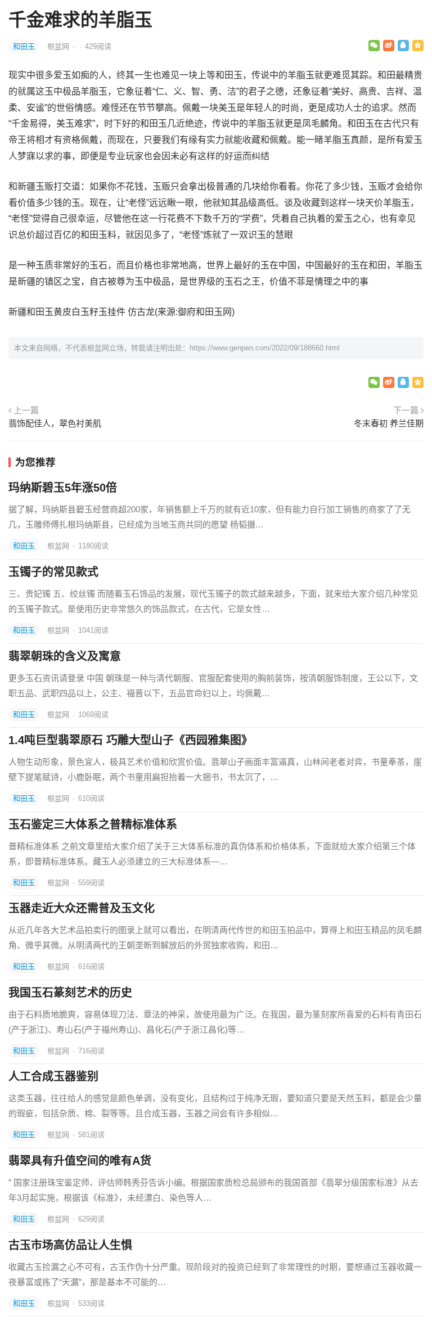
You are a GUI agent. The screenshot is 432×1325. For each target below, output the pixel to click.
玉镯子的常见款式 (53, 572)
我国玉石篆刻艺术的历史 (70, 992)
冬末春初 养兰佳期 (389, 423)
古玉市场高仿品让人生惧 (70, 1245)
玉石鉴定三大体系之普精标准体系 (92, 824)
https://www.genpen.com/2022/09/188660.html (265, 348)
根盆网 (59, 46)
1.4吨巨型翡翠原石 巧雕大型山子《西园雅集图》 (130, 740)
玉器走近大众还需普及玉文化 (81, 908)
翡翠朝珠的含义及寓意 (64, 656)
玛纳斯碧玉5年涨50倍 (62, 487)
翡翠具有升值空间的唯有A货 (79, 1161)
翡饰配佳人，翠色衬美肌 (54, 423)
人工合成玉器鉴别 (53, 1076)
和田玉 (24, 46)
